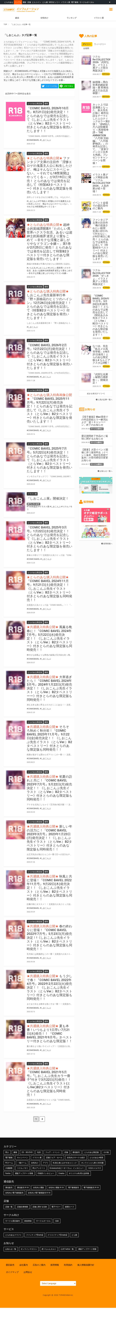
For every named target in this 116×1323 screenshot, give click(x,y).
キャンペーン (22, 1158)
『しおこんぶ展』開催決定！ (48, 498)
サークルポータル (86, 2)
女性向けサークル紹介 (76, 1158)
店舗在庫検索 (22, 1207)
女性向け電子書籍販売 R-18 (39, 1193)
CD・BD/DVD (27, 1152)
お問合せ (28, 1272)
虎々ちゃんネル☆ (49, 1249)
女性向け (44, 18)
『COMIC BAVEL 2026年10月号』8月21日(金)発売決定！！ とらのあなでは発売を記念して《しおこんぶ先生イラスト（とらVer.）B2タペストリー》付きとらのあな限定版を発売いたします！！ (49, 119)
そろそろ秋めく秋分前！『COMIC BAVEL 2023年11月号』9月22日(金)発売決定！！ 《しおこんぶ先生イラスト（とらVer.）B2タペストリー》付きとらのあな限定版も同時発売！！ (49, 738)
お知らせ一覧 (10, 1249)
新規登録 (28, 1221)
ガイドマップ (12, 1272)
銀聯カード (69, 1207)
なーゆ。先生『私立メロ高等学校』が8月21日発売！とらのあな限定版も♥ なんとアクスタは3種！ (101, 354)
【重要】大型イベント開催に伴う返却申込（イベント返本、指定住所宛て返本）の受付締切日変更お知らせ (94, 455)
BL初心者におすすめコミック (65, 1163)
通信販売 (76, 1152)
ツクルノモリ (22, 1168)
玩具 (39, 1152)
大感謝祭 (9, 1168)
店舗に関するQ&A (39, 1207)
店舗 (29, 2)
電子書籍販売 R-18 (91, 1187)
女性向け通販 (38, 1187)
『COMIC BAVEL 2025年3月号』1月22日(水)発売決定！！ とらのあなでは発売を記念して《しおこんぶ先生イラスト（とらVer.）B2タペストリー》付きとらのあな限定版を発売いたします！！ (49, 539)
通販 (24, 2)
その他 (106, 1152)
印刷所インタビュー (46, 1173)
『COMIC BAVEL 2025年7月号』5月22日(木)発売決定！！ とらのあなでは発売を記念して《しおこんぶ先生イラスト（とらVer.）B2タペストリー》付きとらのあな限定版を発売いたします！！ (49, 460)
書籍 (15, 1152)
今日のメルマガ (94, 1168)
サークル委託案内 (12, 1221)
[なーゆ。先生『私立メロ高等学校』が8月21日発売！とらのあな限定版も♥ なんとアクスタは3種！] (86, 349)
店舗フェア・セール (54, 1158)
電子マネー (56, 1207)
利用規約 (68, 1265)
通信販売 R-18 (23, 1187)
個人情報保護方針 (85, 1265)
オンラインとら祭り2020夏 (92, 1163)
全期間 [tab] (86, 48)
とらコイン (36, 2)
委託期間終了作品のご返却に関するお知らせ (94, 437)
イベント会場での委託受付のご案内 (100, 205)
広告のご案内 (39, 1265)
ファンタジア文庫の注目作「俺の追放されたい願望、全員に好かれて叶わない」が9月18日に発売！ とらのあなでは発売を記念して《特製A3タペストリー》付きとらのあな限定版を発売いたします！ (101, 239)
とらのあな (8, 2)
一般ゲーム (22, 1163)
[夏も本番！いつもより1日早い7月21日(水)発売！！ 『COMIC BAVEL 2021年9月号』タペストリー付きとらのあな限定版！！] (15, 1029)
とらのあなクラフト (13, 1235)
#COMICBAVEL (22, 71)
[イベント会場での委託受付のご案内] (86, 206)
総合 (17, 18)
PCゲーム (9, 1163)
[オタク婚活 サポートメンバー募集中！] (95, 521)
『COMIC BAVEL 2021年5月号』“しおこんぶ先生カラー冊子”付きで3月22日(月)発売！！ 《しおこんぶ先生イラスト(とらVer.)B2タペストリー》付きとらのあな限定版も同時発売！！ (49, 1083)
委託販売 (10, 1265)
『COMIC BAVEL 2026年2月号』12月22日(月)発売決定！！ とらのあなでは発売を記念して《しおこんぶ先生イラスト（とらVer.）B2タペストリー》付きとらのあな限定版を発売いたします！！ (49, 356)
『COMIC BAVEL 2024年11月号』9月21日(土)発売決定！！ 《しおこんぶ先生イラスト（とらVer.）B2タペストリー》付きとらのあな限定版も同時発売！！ (49, 590)
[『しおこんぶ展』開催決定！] (15, 501)
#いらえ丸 (11, 77)
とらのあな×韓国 (96, 1158)
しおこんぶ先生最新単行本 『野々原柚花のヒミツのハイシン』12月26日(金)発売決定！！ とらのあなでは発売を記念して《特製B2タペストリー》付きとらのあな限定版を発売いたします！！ (49, 306)
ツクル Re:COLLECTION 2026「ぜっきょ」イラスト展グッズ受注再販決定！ (102, 277)
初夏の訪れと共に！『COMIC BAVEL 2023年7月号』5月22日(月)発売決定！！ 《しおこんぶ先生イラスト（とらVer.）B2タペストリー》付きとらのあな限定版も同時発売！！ (49, 788)
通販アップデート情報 (24, 1173)
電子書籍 (74, 2)
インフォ (18, 2)
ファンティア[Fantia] (34, 1235)
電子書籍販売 (73, 1187)
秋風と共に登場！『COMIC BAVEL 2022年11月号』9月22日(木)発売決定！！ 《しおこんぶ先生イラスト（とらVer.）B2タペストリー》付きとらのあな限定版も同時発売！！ (49, 888)
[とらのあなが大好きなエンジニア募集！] (95, 536)
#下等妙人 (34, 71)
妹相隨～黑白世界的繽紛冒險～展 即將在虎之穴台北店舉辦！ (101, 88)
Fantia (7, 1173)
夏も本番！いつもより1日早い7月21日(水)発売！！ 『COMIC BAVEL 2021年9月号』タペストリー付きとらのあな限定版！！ (49, 1033)
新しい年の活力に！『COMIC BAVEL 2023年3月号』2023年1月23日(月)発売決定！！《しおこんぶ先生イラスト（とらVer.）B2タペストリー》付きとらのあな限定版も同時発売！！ (49, 838)
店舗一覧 (9, 1207)
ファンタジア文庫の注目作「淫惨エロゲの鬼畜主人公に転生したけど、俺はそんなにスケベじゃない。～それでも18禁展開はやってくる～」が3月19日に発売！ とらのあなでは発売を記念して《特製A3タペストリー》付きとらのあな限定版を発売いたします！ (49, 175)
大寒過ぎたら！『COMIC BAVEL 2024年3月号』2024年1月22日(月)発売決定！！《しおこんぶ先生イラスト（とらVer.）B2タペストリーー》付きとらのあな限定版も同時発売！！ (49, 688)
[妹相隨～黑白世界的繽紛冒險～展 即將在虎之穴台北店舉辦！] (86, 85)
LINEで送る (68, 86)
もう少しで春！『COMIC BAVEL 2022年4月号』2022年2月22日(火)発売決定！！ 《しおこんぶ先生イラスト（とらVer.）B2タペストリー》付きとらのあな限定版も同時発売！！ (49, 987)
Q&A (57, 1221)
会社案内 (23, 1265)
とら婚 (45, 2)
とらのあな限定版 (91, 1152)
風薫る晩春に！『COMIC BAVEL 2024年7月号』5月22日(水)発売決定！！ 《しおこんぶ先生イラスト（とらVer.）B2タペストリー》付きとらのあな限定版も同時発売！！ (49, 638)
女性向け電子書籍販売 (14, 1193)
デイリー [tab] (87, 44)
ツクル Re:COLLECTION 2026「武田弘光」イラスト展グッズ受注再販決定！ (102, 63)
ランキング (72, 18)
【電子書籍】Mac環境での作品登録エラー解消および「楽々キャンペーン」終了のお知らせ (94, 420)
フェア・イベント (52, 1152)
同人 (7, 1152)
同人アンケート (38, 1168)
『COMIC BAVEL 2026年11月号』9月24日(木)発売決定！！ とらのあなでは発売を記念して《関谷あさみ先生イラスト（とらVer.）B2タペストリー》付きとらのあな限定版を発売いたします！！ (101, 315)
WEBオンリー (54, 2)
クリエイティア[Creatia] (57, 1235)
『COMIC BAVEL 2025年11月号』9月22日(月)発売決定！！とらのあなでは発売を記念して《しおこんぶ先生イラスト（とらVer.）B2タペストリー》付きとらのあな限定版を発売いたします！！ (49, 410)
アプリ (45, 1163)
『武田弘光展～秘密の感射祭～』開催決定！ (100, 378)
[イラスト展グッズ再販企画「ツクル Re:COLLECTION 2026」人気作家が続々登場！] (86, 178)
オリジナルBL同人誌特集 (79, 1173)
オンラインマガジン (29, 1249)
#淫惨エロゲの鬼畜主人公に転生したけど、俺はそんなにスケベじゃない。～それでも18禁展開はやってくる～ (39, 74)
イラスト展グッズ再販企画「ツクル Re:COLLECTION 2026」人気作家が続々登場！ (102, 183)
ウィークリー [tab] (100, 44)
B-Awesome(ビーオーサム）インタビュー (67, 1168)
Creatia (61, 1173)
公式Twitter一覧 (67, 1249)
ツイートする (51, 86)
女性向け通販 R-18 (56, 1187)
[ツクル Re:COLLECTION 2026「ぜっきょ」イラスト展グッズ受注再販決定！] (86, 273)
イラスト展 (65, 2)
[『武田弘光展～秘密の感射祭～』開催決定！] (86, 378)
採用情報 (54, 1265)
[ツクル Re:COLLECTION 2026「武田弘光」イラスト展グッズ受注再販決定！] (86, 60)
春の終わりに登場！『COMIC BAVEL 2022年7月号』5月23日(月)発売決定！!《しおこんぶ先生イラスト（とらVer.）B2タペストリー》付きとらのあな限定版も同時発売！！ (49, 937)
